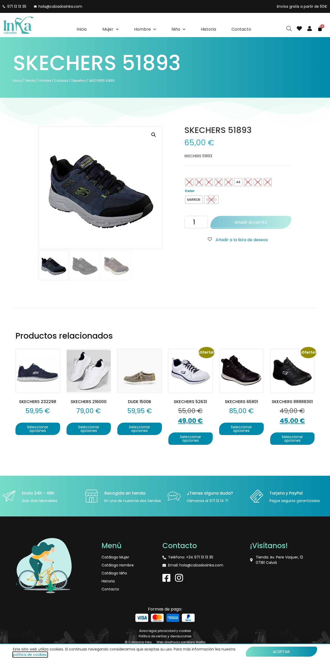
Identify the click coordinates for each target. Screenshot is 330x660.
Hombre (142, 29)
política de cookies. (30, 654)
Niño (175, 29)
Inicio (82, 29)
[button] (153, 134)
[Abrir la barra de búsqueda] (289, 28)
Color (190, 191)
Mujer (107, 29)
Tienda (30, 80)
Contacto (241, 29)
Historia (208, 29)
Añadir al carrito (250, 222)
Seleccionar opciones (37, 428)
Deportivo (78, 80)
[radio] (189, 182)
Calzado (61, 80)
